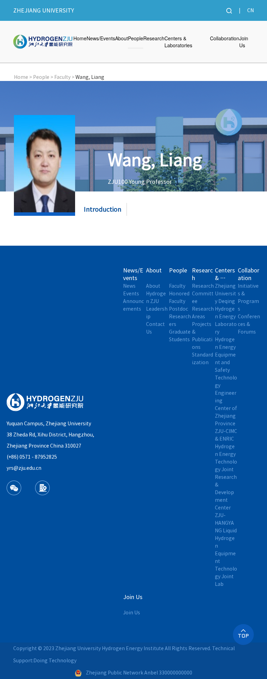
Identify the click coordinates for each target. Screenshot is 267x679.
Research (153, 38)
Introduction (102, 209)
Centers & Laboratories (178, 42)
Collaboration (224, 38)
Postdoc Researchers (180, 316)
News (129, 286)
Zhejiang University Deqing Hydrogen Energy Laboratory (226, 309)
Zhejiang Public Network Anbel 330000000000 (139, 672)
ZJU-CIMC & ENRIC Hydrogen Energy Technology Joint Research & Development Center (226, 469)
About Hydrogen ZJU (156, 294)
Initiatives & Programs (248, 297)
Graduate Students (180, 335)
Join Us (243, 42)
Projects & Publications (202, 336)
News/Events (101, 38)
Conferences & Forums (249, 324)
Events (131, 293)
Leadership (157, 312)
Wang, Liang (89, 77)
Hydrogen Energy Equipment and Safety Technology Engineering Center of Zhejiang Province (226, 381)
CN (250, 10)
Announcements (133, 305)
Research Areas (203, 312)
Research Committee (203, 294)
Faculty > (64, 77)
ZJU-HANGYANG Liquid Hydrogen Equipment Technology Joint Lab (226, 550)
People (135, 38)
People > (43, 77)
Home (80, 38)
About (121, 38)
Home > (23, 77)
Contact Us (156, 328)
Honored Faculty (180, 297)
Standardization (202, 358)
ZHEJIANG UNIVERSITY (43, 10)
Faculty (177, 286)
